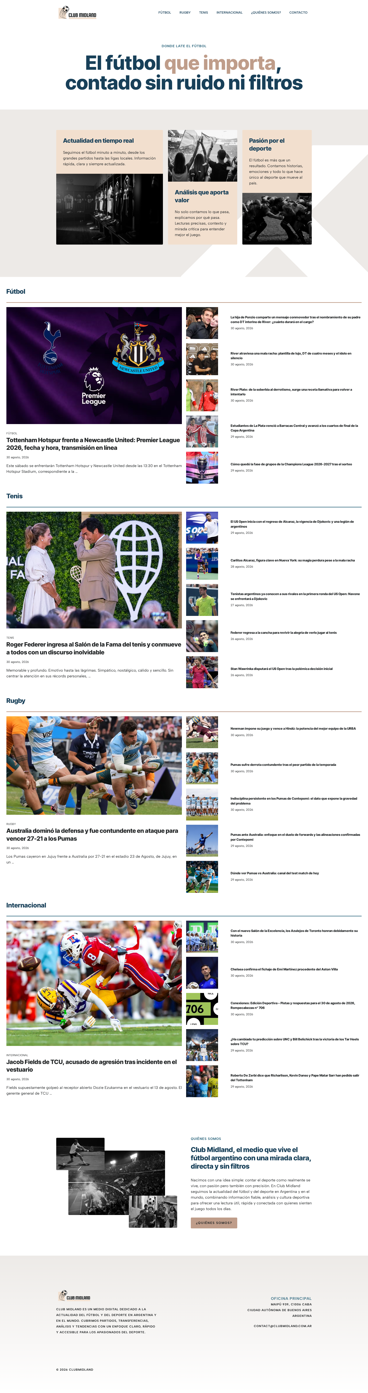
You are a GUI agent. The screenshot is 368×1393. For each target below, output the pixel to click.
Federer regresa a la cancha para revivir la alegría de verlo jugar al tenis (284, 633)
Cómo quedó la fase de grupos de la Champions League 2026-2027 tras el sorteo (291, 464)
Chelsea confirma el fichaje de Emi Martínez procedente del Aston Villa (284, 969)
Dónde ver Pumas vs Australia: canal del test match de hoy (275, 873)
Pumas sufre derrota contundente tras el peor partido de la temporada (283, 765)
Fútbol (164, 12)
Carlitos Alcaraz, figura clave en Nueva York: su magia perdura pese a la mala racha (293, 560)
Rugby (185, 12)
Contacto (298, 12)
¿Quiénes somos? (266, 12)
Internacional (230, 12)
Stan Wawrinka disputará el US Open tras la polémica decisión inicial (282, 669)
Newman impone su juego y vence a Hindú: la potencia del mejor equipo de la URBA (293, 728)
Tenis (203, 12)
